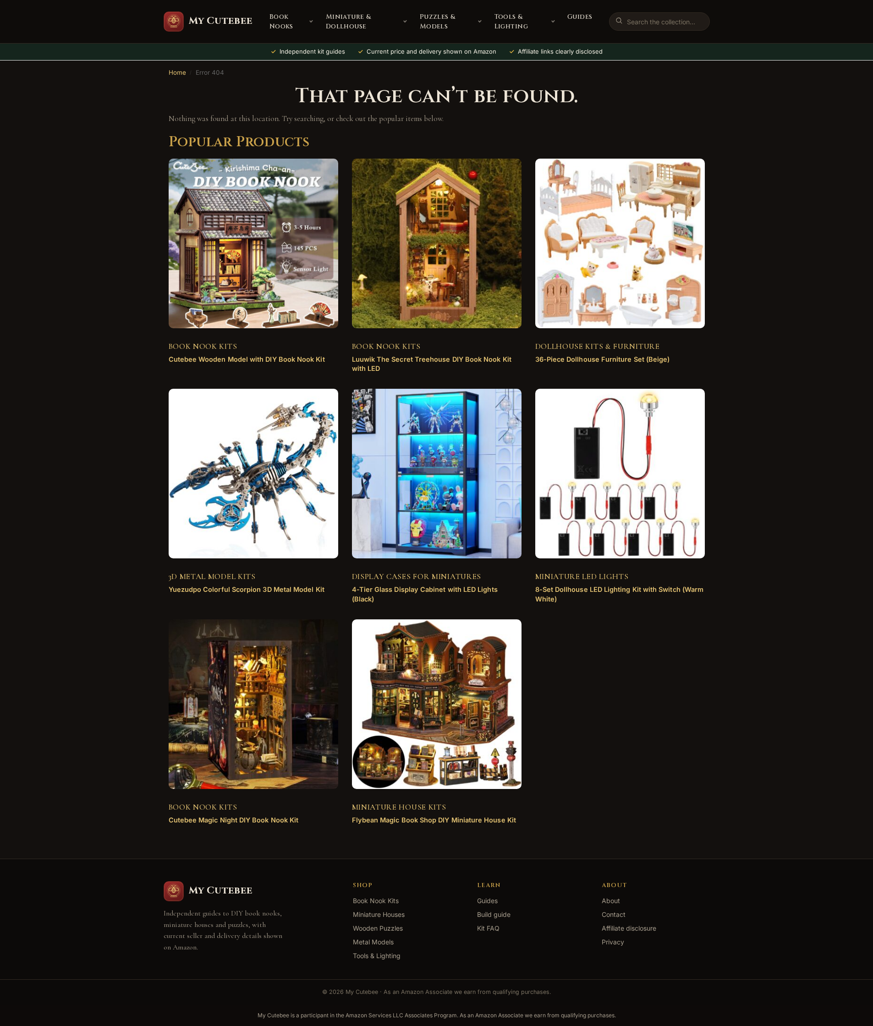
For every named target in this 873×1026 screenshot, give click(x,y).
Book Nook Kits (203, 346)
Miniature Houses (379, 914)
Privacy (613, 942)
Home (177, 72)
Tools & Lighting (511, 21)
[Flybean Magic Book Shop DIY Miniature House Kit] (437, 704)
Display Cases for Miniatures (417, 576)
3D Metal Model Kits (212, 576)
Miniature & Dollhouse (348, 21)
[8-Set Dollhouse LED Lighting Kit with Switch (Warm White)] (620, 473)
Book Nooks (281, 21)
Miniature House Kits (399, 807)
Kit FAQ (488, 928)
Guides (580, 16)
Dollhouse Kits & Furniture (597, 346)
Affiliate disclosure (629, 928)
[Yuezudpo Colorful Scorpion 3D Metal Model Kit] (253, 473)
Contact (614, 914)
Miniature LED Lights (582, 576)
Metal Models (373, 942)
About (611, 901)
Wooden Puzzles (378, 928)
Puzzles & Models (438, 21)
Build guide (494, 914)
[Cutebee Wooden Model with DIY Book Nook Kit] (253, 243)
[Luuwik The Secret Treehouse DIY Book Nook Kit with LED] (437, 243)
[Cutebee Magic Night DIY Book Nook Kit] (253, 704)
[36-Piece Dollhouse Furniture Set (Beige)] (620, 243)
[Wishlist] (317, 172)
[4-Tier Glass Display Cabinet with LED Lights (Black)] (437, 473)
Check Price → (246, 366)
